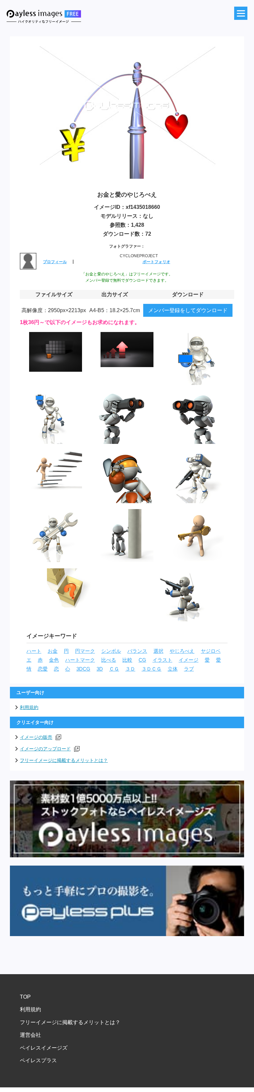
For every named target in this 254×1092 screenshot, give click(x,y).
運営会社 (30, 1035)
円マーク (85, 651)
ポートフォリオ (156, 262)
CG (142, 660)
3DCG (83, 669)
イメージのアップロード (45, 748)
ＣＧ (114, 669)
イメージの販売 (36, 737)
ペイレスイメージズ (43, 1048)
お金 (53, 651)
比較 (127, 660)
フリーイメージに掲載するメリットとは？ (64, 760)
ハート (33, 651)
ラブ (189, 669)
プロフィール (55, 262)
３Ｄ (130, 669)
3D (100, 669)
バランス (137, 651)
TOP (25, 997)
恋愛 (43, 669)
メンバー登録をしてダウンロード (188, 310)
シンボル (111, 651)
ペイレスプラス (38, 1060)
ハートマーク (80, 660)
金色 (54, 660)
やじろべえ (182, 651)
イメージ (188, 660)
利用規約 (29, 707)
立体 (173, 669)
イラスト (162, 660)
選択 (158, 651)
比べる (108, 660)
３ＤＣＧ (151, 669)
